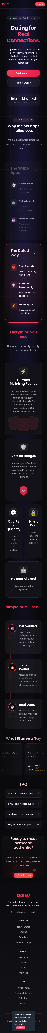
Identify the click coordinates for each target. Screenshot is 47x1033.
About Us (23, 957)
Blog (23, 967)
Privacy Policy (23, 987)
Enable (20, 1028)
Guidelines (24, 998)
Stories (23, 932)
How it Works (23, 926)
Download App (23, 942)
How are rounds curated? (21, 793)
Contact (23, 972)
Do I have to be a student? (21, 814)
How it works (23, 82)
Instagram (21, 912)
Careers (23, 962)
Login (40, 4)
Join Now (23, 875)
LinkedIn (32, 912)
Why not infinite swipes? (20, 824)
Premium (23, 937)
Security (24, 1003)
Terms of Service (23, 993)
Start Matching (23, 73)
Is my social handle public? (21, 803)
